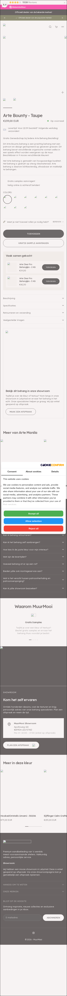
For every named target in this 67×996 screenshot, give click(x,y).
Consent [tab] (12, 471)
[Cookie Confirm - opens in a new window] (52, 465)
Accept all (33, 513)
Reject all (33, 528)
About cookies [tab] (33, 471)
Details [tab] (55, 471)
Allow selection (33, 521)
